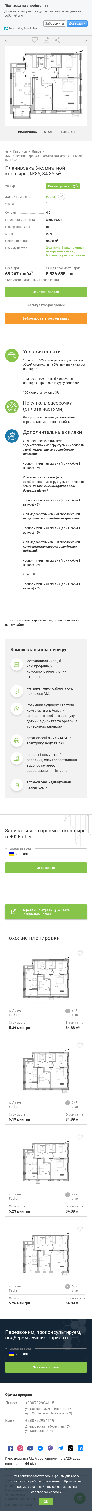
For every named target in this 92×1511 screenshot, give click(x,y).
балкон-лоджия (73, 247)
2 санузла (53, 247)
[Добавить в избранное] (35, 39)
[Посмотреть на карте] (61, 196)
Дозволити (77, 23)
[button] (11, 853)
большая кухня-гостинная (65, 255)
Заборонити (54, 23)
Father (50, 196)
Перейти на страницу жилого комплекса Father (46, 912)
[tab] (27, 131)
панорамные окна (60, 251)
